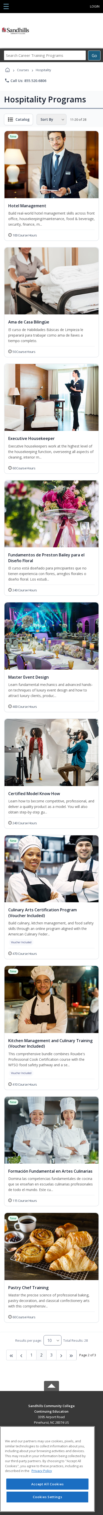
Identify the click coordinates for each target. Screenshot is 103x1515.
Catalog (23, 119)
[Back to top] (51, 1409)
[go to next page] (21, 1355)
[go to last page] (11, 1355)
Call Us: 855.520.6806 (25, 80)
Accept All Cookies (47, 1484)
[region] (47, 1469)
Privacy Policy (42, 1470)
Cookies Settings (47, 1497)
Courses (23, 70)
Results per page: (28, 1340)
